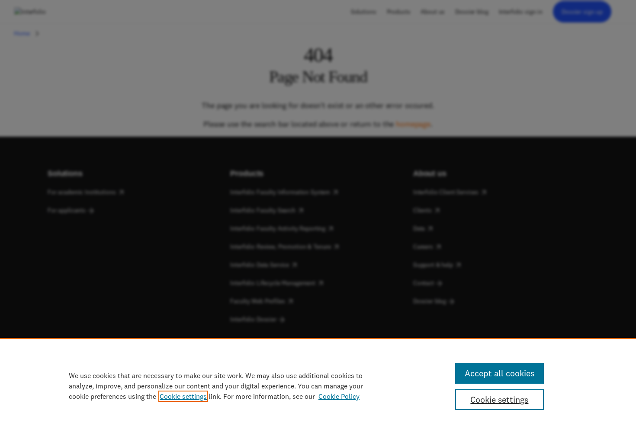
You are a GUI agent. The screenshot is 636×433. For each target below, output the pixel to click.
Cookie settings (183, 396)
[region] (318, 385)
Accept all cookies (499, 373)
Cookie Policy (339, 396)
